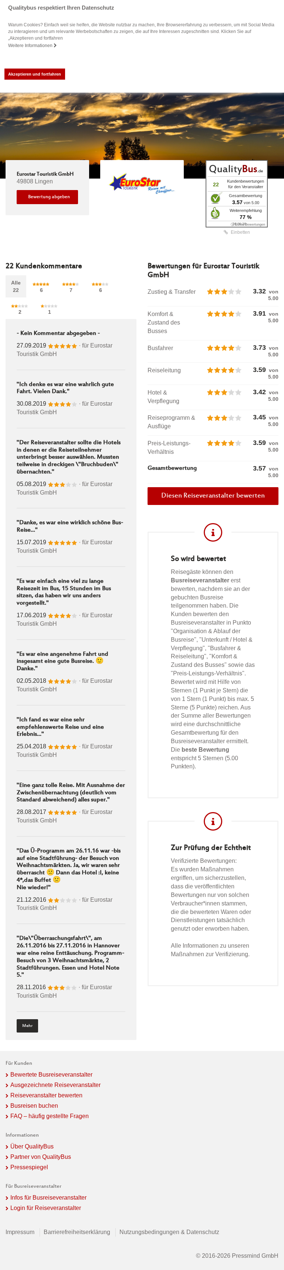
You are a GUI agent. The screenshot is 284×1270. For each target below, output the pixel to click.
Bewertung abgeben (49, 197)
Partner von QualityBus (40, 1157)
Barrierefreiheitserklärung (77, 1232)
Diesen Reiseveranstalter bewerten (213, 496)
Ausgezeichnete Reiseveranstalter (55, 1085)
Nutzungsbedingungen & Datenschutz (169, 1232)
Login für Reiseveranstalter (45, 1208)
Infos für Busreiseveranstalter (48, 1197)
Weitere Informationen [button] (31, 45)
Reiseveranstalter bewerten (46, 1095)
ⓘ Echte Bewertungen (248, 224)
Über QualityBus (32, 1146)
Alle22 (16, 286)
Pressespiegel (29, 1167)
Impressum (20, 1232)
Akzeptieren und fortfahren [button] (34, 74)
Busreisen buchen (34, 1106)
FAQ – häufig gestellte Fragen (49, 1116)
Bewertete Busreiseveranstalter (51, 1074)
